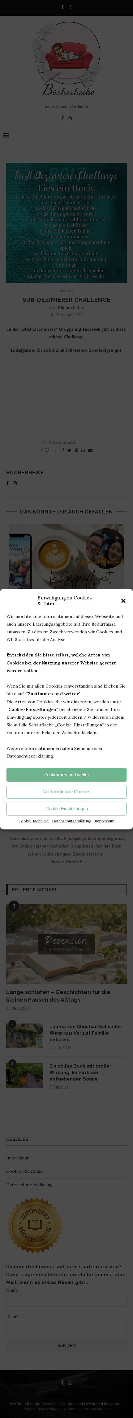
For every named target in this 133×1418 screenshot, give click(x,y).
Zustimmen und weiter (66, 774)
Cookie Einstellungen (66, 808)
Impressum (104, 821)
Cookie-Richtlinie (34, 821)
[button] (123, 601)
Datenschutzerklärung (72, 821)
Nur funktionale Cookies (66, 791)
